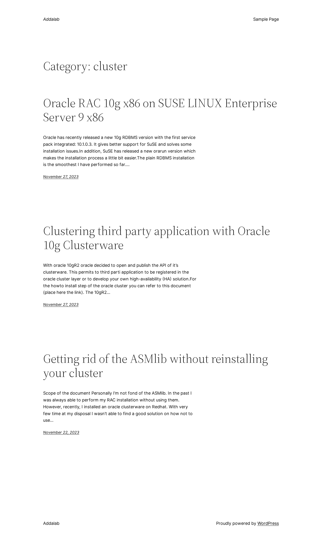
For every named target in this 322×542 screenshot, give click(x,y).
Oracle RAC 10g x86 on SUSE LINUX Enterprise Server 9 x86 (160, 110)
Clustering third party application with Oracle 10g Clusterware (156, 238)
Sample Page (266, 19)
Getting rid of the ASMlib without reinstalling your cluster (155, 366)
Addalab (51, 19)
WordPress (268, 523)
